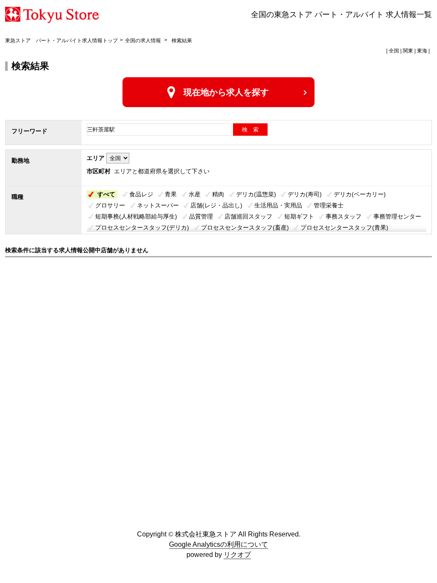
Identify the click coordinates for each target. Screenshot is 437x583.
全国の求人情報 (143, 41)
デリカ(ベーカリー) (360, 194)
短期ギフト (299, 216)
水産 (195, 194)
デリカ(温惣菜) (256, 194)
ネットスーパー (158, 205)
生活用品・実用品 (278, 205)
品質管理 (201, 216)
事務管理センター (397, 216)
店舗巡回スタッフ (248, 216)
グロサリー (110, 205)
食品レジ (141, 194)
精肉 (218, 194)
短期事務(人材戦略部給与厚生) (136, 216)
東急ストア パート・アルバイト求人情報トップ (61, 41)
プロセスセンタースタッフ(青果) (344, 227)
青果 (171, 194)
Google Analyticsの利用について (218, 544)
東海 (422, 51)
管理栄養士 (329, 205)
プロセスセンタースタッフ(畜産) (245, 227)
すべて (106, 194)
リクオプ (237, 554)
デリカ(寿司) (305, 194)
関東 (408, 51)
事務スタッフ (343, 216)
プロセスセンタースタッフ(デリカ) (142, 227)
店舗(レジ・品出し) (216, 205)
